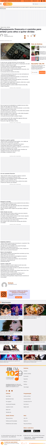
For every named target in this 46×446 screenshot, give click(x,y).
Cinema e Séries (27, 373)
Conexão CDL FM (28, 401)
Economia (26, 376)
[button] (25, 36)
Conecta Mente (29, 7)
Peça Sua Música (27, 423)
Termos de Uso (9, 418)
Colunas (22, 7)
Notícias (5, 7)
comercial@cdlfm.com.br (14, 386)
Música (25, 381)
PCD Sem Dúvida (37, 7)
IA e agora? (8, 401)
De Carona (26, 404)
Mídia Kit (26, 421)
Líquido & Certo (9, 406)
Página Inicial (3, 27)
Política (25, 384)
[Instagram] (39, 1)
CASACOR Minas (12, 7)
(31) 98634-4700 (19, 385)
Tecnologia (26, 387)
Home (1, 7)
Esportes (26, 379)
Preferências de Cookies (11, 423)
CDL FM (25, 418)
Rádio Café (26, 406)
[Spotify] (41, 1)
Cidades (25, 370)
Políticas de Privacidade (11, 421)
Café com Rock (27, 396)
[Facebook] (44, 1)
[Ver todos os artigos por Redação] (1, 35)
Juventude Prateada (10, 404)
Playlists (43, 7)
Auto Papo (8, 396)
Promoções (3, 8)
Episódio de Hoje (10, 398)
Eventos (18, 7)
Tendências (8, 412)
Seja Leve (8, 409)
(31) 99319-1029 (18, 384)
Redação (6, 34)
